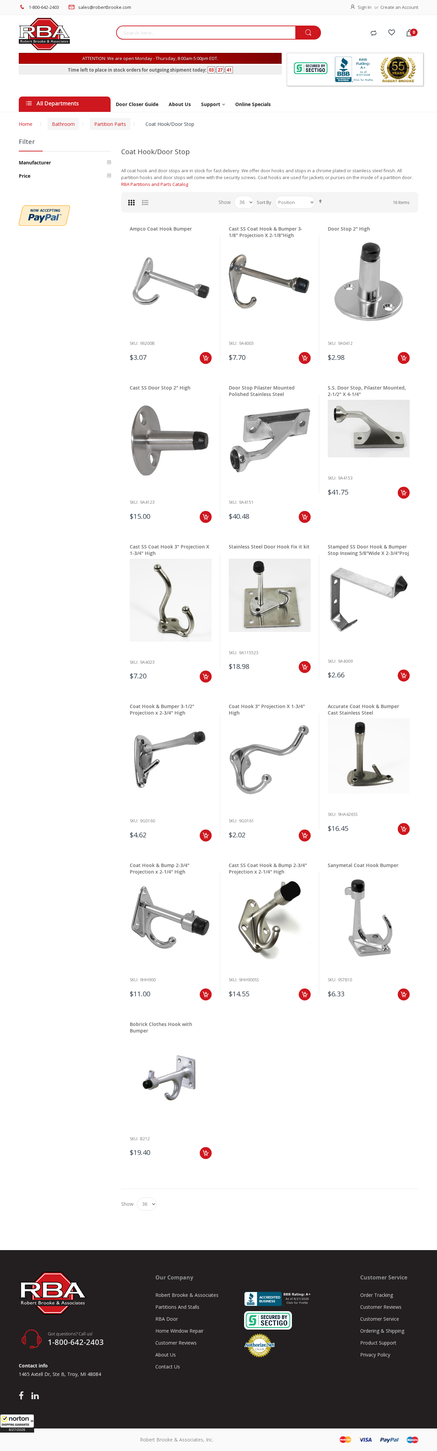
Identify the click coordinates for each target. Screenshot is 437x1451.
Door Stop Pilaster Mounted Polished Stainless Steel (262, 390)
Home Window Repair (179, 1331)
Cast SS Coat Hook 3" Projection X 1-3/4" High (169, 549)
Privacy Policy (375, 1354)
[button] (17, 1423)
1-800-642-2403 (44, 7)
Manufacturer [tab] (35, 162)
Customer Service (379, 1319)
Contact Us (167, 1366)
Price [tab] (24, 176)
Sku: (134, 343)
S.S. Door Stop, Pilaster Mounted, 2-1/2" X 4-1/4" (367, 390)
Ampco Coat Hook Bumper (161, 228)
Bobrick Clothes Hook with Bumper (161, 1027)
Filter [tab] (27, 141)
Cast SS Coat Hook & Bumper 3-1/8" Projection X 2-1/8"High (265, 231)
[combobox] (206, 32)
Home (25, 124)
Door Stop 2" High (349, 228)
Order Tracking (376, 1295)
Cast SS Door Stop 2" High (160, 387)
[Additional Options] (44, 209)
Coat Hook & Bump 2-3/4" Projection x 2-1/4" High (159, 868)
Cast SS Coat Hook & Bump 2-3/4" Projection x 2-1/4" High (268, 868)
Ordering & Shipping (382, 1331)
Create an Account (399, 7)
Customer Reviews (176, 1342)
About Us (165, 1354)
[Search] (308, 33)
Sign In (364, 7)
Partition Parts (110, 124)
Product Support (378, 1342)
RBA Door (166, 1319)
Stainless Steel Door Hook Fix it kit (269, 546)
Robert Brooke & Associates (186, 1295)
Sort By (264, 202)
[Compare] (373, 33)
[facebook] (23, 1396)
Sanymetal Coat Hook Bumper (363, 865)
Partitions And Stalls (177, 1307)
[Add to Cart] (206, 358)
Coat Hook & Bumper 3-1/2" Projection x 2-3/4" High (162, 709)
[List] (145, 202)
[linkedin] (35, 1396)
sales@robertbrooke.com (104, 7)
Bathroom (63, 124)
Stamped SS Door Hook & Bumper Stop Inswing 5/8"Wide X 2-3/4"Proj (368, 549)
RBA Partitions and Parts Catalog (154, 184)
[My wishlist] (391, 33)
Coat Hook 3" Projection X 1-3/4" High (267, 709)
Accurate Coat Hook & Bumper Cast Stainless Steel (363, 709)
